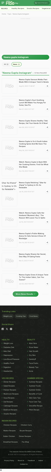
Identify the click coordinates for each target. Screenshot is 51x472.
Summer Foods (35, 386)
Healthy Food (9, 363)
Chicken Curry (26, 425)
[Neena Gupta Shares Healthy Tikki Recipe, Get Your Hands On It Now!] (9, 127)
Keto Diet (7, 351)
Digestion (7, 367)
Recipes (4, 8)
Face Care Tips (35, 402)
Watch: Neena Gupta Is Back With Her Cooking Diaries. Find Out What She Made (33, 164)
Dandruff (32, 359)
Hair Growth (33, 351)
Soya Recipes (9, 398)
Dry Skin (32, 355)
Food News (34, 316)
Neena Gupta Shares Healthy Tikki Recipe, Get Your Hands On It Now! (33, 122)
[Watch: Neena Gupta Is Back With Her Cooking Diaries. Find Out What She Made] (9, 168)
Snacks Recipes (33, 8)
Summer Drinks (35, 390)
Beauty (31, 340)
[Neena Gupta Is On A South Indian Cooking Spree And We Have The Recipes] (9, 147)
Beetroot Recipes (10, 410)
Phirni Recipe (34, 410)
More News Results (24, 294)
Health (5, 340)
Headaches (8, 371)
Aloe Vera (33, 343)
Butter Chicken (9, 436)
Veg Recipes (8, 378)
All (6, 64)
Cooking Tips (21, 316)
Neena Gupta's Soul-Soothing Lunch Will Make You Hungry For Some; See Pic (32, 102)
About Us (21, 460)
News (16, 64)
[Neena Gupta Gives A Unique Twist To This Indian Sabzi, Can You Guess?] (9, 281)
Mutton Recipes (9, 431)
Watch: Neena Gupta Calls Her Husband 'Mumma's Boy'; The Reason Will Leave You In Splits (32, 215)
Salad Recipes (9, 386)
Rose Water (33, 347)
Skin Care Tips (35, 398)
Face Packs (33, 363)
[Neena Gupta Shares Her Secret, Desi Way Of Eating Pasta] (9, 260)
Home (4, 14)
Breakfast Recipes (10, 442)
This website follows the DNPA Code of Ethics (25, 452)
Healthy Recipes (18, 8)
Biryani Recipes (26, 431)
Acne (31, 371)
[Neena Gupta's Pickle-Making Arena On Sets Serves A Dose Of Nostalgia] (9, 240)
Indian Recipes (9, 421)
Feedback (31, 460)
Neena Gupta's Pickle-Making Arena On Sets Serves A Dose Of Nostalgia (32, 235)
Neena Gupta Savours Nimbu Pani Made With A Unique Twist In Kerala (34, 80)
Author (40, 460)
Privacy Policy (9, 460)
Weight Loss (7, 316)
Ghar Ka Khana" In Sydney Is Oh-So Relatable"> (9, 186)
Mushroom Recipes (11, 394)
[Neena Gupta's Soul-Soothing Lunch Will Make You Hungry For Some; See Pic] (9, 106)
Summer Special (35, 378)
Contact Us (24, 464)
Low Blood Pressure (11, 359)
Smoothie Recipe (35, 406)
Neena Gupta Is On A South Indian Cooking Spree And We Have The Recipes (33, 143)
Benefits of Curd (35, 394)
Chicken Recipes (10, 425)
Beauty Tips (33, 367)
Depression (8, 355)
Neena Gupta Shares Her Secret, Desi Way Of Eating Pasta (32, 255)
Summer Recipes (35, 382)
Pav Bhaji (25, 442)
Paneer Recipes (10, 390)
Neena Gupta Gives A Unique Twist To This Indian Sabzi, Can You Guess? (33, 277)
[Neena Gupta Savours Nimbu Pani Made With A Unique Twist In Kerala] (9, 86)
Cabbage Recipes (11, 406)
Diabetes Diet (9, 347)
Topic (9, 14)
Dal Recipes (8, 402)
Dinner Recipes (10, 382)
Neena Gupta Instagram (21, 14)
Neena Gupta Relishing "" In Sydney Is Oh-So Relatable (32, 185)
